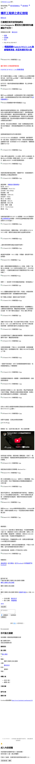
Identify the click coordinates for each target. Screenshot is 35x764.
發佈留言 (3, 617)
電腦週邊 (14, 600)
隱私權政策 (30, 738)
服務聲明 (18, 740)
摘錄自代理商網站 (13, 184)
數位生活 (14, 32)
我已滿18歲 (4, 760)
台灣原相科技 (6, 218)
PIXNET (8, 738)
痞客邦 (21, 592)
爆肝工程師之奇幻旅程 (14, 13)
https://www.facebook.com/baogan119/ (22, 700)
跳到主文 (3, 18)
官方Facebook (19, 563)
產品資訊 (4, 563)
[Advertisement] (17, 718)
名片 (5, 39)
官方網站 (11, 563)
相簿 (5, 35)
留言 (24, 592)
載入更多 (3, 606)
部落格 (6, 37)
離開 (10, 760)
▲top (2, 603)
